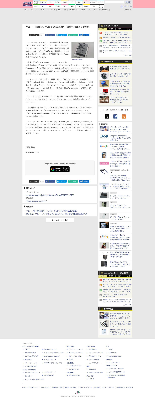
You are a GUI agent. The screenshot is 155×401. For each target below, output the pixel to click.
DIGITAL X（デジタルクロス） (53, 363)
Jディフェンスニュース (96, 353)
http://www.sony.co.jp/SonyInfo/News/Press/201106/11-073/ (50, 195)
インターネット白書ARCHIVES (34, 379)
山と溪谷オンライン (75, 366)
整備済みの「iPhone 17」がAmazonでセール (116, 37)
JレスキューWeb (94, 359)
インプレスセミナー (50, 359)
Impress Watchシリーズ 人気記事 (116, 273)
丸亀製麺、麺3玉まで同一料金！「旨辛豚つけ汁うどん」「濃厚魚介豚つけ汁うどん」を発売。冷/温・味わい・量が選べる (117, 291)
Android (83, 10)
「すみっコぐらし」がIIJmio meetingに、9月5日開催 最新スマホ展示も (120, 164)
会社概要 (97, 387)
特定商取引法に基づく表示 (125, 387)
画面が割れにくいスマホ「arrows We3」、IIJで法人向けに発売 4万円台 (120, 264)
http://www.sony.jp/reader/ (36, 201)
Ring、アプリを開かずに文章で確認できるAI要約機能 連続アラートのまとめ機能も (120, 155)
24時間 (111, 29)
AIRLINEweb (93, 349)
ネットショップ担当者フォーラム (54, 353)
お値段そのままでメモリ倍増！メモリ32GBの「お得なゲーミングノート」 (120, 91)
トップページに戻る (60, 220)
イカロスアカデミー (95, 363)
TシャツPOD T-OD (75, 356)
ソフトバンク (40, 10)
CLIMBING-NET (74, 369)
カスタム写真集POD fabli (117, 372)
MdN (88, 366)
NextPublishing (48, 375)
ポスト (35, 35)
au (31, 10)
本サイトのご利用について (30, 387)
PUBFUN (109, 359)
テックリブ (90, 376)
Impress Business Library (52, 356)
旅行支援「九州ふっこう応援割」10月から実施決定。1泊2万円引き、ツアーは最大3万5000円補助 (117, 286)
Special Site (108, 62)
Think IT (27, 349)
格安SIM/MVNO (103, 10)
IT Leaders (28, 359)
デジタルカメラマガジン (32, 372)
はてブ (63, 35)
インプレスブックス (50, 372)
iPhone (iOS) (73, 10)
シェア (52, 35)
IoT (95, 10)
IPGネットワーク (111, 366)
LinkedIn (86, 35)
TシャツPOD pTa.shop (116, 368)
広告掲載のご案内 (57, 387)
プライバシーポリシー (85, 387)
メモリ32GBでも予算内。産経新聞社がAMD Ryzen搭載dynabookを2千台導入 (120, 83)
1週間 (120, 29)
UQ (59, 10)
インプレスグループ (108, 387)
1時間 (103, 29)
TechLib (91, 379)
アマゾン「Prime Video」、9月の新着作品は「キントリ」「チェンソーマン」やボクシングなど (117, 47)
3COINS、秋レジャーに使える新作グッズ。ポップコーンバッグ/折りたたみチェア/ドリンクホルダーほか (117, 301)
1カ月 (128, 29)
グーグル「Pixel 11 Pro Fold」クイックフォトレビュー (120, 207)
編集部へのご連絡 (70, 387)
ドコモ (26, 10)
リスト (42, 35)
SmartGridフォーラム (50, 349)
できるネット (29, 376)
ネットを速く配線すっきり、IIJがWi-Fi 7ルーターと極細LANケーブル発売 (120, 254)
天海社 (111, 349)
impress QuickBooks (115, 356)
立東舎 (71, 359)
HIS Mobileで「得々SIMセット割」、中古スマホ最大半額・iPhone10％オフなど (120, 246)
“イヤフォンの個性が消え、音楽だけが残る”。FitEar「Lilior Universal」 (120, 100)
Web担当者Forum (30, 353)
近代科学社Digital (74, 375)
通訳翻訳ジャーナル (95, 356)
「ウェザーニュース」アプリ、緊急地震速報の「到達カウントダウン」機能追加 (120, 186)
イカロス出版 (91, 346)
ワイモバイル (51, 10)
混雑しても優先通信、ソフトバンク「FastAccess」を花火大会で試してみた (120, 228)
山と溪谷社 (70, 363)
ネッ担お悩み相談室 (31, 366)
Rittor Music (71, 346)
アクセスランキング (111, 26)
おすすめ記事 (108, 309)
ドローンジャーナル (31, 363)
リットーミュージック (76, 349)
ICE (107, 346)
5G (89, 10)
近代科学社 (70, 372)
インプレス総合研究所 (31, 356)
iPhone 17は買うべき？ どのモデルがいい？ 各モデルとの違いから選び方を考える (120, 332)
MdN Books (92, 369)
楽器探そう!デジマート (76, 353)
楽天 (65, 10)
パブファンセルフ (114, 362)
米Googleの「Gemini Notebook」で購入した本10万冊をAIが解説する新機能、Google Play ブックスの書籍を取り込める (120, 239)
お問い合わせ (45, 387)
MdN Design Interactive (96, 372)
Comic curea (113, 353)
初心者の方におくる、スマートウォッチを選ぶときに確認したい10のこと (120, 324)
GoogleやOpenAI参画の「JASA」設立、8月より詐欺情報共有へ (120, 138)
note (74, 35)
